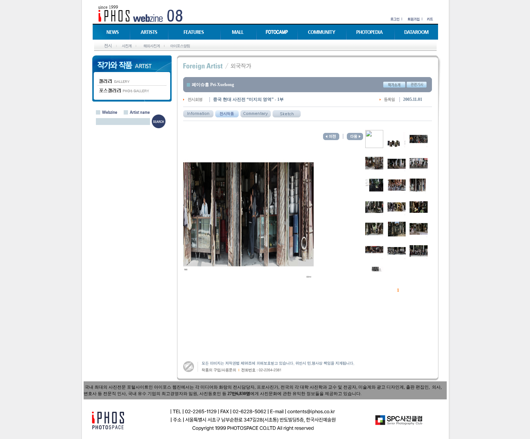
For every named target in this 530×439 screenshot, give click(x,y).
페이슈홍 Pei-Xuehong (213, 84)
